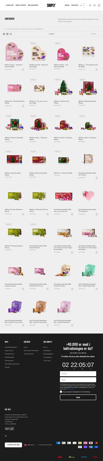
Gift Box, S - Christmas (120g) (63, 173)
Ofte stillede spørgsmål (12, 364)
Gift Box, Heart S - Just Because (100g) (61, 65)
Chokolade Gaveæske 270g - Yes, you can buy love (63, 210)
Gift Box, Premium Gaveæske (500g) (14, 138)
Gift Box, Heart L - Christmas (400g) (38, 138)
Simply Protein (21, 5)
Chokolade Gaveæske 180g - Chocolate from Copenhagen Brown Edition (63, 247)
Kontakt (7, 367)
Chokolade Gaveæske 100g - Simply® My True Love (38, 285)
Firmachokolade (29, 354)
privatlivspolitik (69, 389)
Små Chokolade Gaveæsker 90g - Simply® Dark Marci (62, 321)
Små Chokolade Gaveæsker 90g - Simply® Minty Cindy (87, 285)
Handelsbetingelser (11, 347)
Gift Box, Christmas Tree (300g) (61, 102)
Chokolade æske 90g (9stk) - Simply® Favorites (63, 285)
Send (78, 397)
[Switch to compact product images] (11, 34)
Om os (46, 347)
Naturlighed (47, 350)
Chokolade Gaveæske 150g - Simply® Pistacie (38, 246)
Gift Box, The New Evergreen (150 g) (14, 246)
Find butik (74, 5)
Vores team (47, 360)
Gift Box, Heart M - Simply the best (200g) (38, 65)
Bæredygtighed (48, 354)
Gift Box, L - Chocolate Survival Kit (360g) (88, 65)
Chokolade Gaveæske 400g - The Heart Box (87, 210)
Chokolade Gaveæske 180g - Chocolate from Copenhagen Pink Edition (87, 247)
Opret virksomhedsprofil (31, 350)
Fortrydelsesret (9, 354)
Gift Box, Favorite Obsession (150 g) (14, 210)
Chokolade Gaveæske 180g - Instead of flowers (14, 285)
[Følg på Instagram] (6, 436)
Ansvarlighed (48, 357)
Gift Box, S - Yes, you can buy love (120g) (38, 102)
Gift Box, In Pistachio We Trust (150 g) (38, 210)
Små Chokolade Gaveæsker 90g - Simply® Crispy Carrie (38, 321)
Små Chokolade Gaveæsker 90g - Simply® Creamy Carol (14, 321)
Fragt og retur (9, 350)
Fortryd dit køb (13, 445)
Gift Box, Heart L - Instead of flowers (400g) (13, 65)
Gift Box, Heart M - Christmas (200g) (63, 138)
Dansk (82, 5)
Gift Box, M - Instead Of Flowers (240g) (14, 102)
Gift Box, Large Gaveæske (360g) (13, 174)
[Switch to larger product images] (4, 34)
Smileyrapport (9, 360)
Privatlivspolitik (9, 357)
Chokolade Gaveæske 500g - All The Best (87, 174)
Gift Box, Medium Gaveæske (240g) (38, 174)
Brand (67, 5)
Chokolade (9, 5)
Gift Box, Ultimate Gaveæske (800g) (87, 102)
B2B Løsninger (33, 5)
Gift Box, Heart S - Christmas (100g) (87, 138)
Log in (25, 347)
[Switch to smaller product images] (7, 34)
